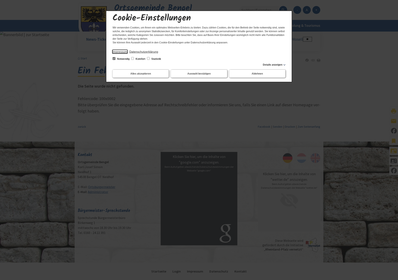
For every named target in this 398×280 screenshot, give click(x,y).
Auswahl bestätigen (199, 73)
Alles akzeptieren (140, 73)
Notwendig (123, 58)
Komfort (140, 58)
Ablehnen (257, 73)
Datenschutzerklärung (143, 51)
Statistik (156, 58)
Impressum (120, 51)
